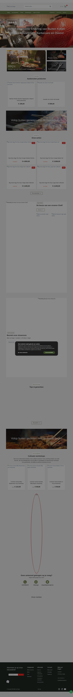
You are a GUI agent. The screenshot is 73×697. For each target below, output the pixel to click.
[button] (22, 352)
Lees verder (44, 349)
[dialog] (36, 348)
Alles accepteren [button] (49, 352)
